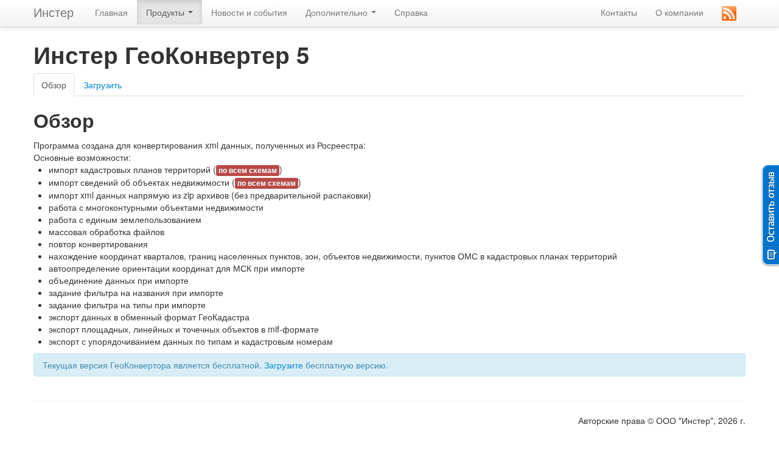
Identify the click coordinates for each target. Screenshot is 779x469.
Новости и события (249, 12)
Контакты (619, 12)
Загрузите (283, 365)
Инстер (53, 12)
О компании (679, 12)
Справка (411, 12)
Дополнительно (338, 12)
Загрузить (102, 85)
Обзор (53, 85)
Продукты (166, 12)
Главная (111, 12)
